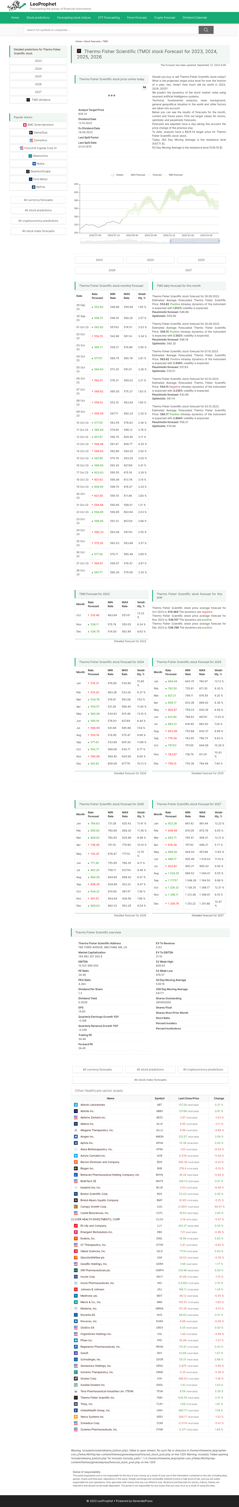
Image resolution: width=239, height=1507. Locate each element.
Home (15, 17)
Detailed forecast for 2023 (130, 641)
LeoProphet (43, 4)
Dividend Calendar (195, 17)
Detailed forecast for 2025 (208, 773)
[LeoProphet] (16, 5)
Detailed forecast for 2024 (130, 773)
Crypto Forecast (164, 17)
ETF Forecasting (109, 17)
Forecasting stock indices (74, 17)
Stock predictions (38, 17)
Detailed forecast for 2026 (130, 915)
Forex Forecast (137, 17)
